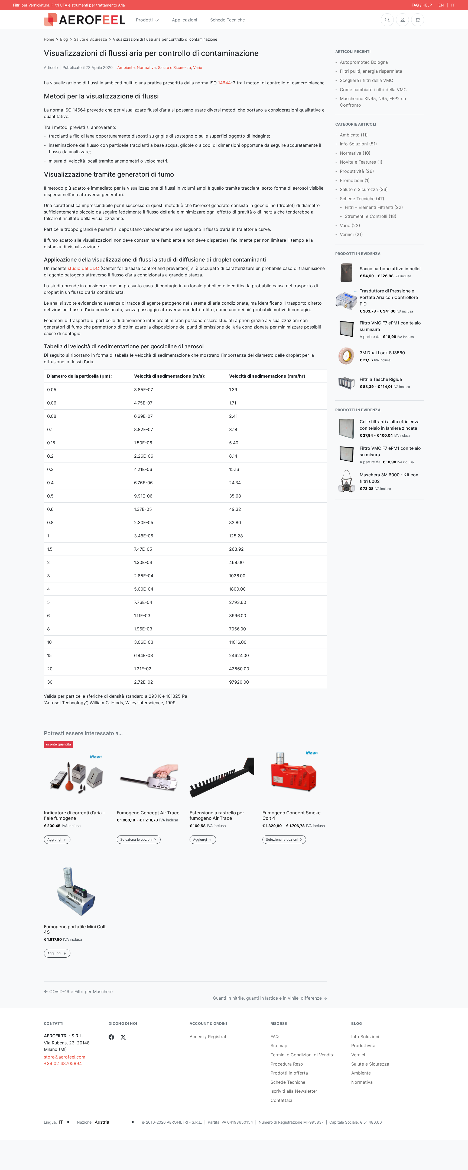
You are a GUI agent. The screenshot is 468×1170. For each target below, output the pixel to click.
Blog (64, 39)
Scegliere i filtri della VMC (366, 80)
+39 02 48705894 (63, 1063)
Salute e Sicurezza (90, 39)
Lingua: (50, 1122)
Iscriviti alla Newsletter (294, 1091)
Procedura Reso (287, 1064)
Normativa (146, 67)
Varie (197, 67)
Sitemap (279, 1045)
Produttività (352, 171)
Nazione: (85, 1122)
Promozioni (351, 180)
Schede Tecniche (227, 20)
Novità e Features (358, 162)
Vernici (347, 234)
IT (453, 5)
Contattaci (281, 1100)
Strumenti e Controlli (366, 216)
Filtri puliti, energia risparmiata (371, 71)
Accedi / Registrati (208, 1036)
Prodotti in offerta (289, 1073)
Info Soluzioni (354, 143)
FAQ (275, 1036)
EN (441, 5)
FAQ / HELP (422, 5)
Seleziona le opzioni (136, 839)
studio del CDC (83, 268)
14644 (224, 82)
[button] (387, 20)
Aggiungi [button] (54, 839)
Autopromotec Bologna (364, 62)
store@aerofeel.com (64, 1057)
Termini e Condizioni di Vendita (302, 1054)
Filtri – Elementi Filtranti (369, 207)
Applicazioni (184, 20)
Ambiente (126, 67)
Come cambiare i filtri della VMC (373, 89)
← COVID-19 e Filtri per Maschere (78, 991)
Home (49, 39)
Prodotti (144, 20)
